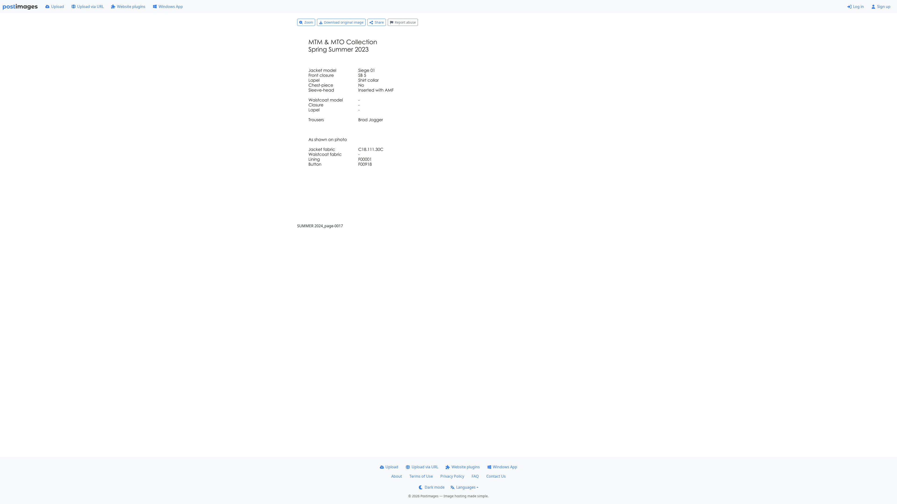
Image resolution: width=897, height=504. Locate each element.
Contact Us (496, 476)
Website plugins (131, 6)
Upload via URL (90, 6)
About (396, 476)
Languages (466, 487)
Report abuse (405, 22)
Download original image (343, 22)
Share (379, 22)
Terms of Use (421, 476)
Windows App (171, 6)
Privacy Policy (452, 476)
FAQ (475, 476)
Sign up (883, 6)
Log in (858, 6)
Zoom (308, 22)
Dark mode (435, 487)
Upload (57, 6)
